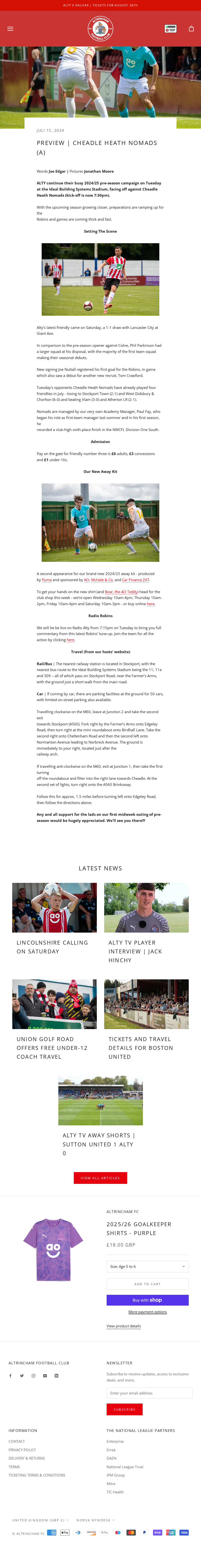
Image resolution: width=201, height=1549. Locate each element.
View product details (124, 1325)
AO (86, 579)
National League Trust (125, 1466)
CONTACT (17, 1441)
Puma (47, 579)
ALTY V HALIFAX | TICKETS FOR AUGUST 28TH (100, 5)
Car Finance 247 (135, 579)
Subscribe (125, 1409)
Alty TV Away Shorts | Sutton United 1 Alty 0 (99, 1144)
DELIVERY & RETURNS (27, 1458)
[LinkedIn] (56, 1375)
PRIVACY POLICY (22, 1449)
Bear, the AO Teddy (121, 591)
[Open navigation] (10, 28)
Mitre (111, 1483)
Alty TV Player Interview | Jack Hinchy (135, 951)
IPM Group (116, 1475)
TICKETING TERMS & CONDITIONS (37, 1475)
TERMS (14, 1466)
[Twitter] (22, 1375)
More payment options (147, 1311)
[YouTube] (45, 1375)
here (150, 603)
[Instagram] (33, 1375)
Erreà (111, 1449)
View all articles (100, 1178)
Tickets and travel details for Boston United (141, 1047)
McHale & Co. (102, 579)
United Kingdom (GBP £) (38, 1520)
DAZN (111, 1458)
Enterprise (115, 1441)
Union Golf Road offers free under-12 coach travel (52, 1047)
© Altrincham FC (28, 1533)
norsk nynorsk (93, 1520)
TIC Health (115, 1491)
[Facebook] (10, 1375)
